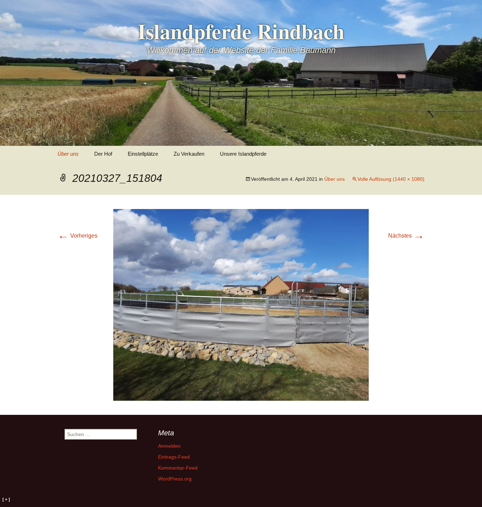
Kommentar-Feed (178, 468)
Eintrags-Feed (174, 457)
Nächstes (406, 236)
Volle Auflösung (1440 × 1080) (390, 179)
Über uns (68, 154)
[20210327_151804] (241, 304)
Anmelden (169, 446)
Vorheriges (77, 236)
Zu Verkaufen (189, 154)
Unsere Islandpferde (243, 154)
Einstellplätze (143, 154)
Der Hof (103, 154)
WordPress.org (175, 479)
